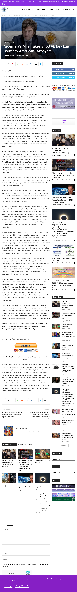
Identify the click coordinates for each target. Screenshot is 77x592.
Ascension (4, 1)
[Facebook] (4, 64)
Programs (50, 9)
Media (39, 1)
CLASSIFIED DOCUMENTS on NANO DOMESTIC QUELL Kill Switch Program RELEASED (68, 368)
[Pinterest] (13, 64)
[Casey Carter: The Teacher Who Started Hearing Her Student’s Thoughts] (56, 380)
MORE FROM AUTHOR (25, 444)
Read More (64, 122)
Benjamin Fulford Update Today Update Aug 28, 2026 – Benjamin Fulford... (63, 200)
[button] (73, 10)
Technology (53, 1)
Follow (71, 73)
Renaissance (46, 1)
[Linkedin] (27, 64)
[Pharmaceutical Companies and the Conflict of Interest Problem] (56, 435)
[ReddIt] (22, 64)
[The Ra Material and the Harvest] (42, 454)
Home (23, 9)
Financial (59, 1)
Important (9, 15)
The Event (31, 9)
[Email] (36, 64)
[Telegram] (40, 64)
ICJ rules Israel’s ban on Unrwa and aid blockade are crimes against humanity (12, 415)
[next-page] (6, 517)
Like (73, 69)
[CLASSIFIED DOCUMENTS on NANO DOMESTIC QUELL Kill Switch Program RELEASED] (56, 366)
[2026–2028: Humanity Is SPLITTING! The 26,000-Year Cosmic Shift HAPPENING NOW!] (56, 411)
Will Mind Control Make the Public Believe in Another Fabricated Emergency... (62, 150)
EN (4, 4)
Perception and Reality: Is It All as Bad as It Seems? (9, 487)
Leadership (65, 1)
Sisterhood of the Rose (25, 1)
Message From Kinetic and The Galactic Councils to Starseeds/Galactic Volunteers (68, 424)
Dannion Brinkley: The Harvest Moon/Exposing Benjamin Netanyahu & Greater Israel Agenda (40, 416)
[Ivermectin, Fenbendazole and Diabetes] (63, 250)
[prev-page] (3, 517)
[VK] (31, 64)
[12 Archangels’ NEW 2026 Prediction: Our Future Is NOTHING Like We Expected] (56, 334)
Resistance (40, 9)
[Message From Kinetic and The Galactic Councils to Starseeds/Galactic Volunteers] (56, 422)
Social (58, 9)
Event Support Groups (13, 1)
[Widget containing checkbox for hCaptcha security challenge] (17, 573)
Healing (34, 1)
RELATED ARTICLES (9, 444)
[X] (8, 64)
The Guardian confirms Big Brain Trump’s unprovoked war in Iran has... (63, 175)
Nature (71, 1)
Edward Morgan (9, 55)
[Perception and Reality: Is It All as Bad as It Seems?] (9, 478)
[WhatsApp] (17, 64)
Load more (63, 445)
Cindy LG (54, 240)
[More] (45, 64)
